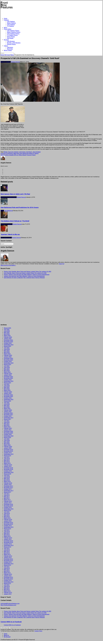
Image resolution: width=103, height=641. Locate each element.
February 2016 (8, 519)
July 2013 (6, 566)
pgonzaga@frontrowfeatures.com (10, 603)
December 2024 (8, 358)
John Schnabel (36, 152)
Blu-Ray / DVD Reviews (13, 43)
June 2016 (7, 513)
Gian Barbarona (8, 210)
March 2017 (7, 499)
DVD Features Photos (13, 33)
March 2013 (7, 572)
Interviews (10, 47)
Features (6, 20)
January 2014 (7, 557)
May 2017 (6, 496)
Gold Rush (29, 152)
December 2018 (8, 468)
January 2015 (7, 539)
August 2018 (7, 474)
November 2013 (8, 560)
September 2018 (8, 472)
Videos (6, 46)
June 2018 (7, 477)
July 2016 (6, 512)
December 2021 (8, 413)
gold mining (22, 152)
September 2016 (8, 509)
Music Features (11, 23)
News (5, 27)
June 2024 (7, 367)
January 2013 (7, 576)
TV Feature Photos (12, 35)
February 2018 (8, 483)
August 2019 (7, 455)
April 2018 (7, 480)
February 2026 (8, 337)
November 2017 (8, 487)
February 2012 (8, 592)
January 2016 (7, 521)
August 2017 (7, 492)
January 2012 (7, 594)
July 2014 (6, 548)
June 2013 (7, 568)
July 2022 (6, 402)
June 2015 (7, 531)
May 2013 (6, 569)
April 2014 (7, 553)
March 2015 (7, 536)
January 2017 (7, 503)
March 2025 (7, 354)
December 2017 (8, 486)
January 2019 (7, 466)
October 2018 (8, 471)
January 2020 (7, 448)
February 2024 (8, 373)
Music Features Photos (13, 32)
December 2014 (8, 541)
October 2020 (8, 434)
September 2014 (8, 545)
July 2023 (6, 384)
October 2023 (8, 379)
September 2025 (8, 344)
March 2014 (7, 554)
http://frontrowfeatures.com (8, 605)
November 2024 (8, 360)
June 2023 (7, 385)
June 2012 (7, 586)
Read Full (61, 264)
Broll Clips (10, 49)
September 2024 (8, 363)
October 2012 (8, 580)
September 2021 (8, 417)
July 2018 (6, 475)
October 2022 (8, 398)
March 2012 (7, 591)
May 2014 (6, 551)
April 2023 (7, 389)
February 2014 (8, 556)
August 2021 (7, 419)
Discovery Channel (13, 152)
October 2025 (8, 343)
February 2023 (8, 392)
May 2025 (6, 351)
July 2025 (6, 347)
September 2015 (8, 527)
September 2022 (8, 399)
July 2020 (6, 439)
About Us (6, 635)
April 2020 (7, 443)
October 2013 (8, 562)
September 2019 (8, 454)
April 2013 (7, 571)
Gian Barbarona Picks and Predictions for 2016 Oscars (20, 207)
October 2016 (8, 507)
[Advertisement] (30, 12)
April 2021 (7, 425)
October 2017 (8, 489)
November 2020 (8, 433)
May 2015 (6, 533)
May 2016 (6, 515)
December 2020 (8, 431)
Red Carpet (10, 38)
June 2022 (7, 404)
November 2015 (8, 524)
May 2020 (6, 442)
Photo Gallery (7, 29)
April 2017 (7, 498)
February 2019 (8, 465)
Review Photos (11, 44)
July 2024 (6, 366)
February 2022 (8, 410)
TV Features (10, 26)
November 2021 (8, 414)
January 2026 (7, 338)
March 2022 (7, 408)
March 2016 (7, 518)
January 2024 (7, 375)
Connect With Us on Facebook (11, 622)
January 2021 (7, 430)
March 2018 (7, 481)
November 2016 (8, 506)
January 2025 (7, 357)
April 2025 (7, 352)
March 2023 (7, 390)
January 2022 (7, 411)
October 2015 (8, 525)
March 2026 (7, 335)
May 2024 (6, 369)
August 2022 (7, 401)
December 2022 (8, 395)
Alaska (5, 152)
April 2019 (7, 461)
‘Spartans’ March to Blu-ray (10, 234)
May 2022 (6, 405)
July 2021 (6, 420)
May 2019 (6, 460)
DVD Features (11, 24)
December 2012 (8, 577)
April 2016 (7, 516)
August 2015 (7, 528)
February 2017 (8, 501)
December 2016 (8, 504)
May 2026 (6, 332)
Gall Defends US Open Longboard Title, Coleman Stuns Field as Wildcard (24, 277)
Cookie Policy (38, 631)
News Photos (11, 36)
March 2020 (7, 445)
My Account (7, 637)
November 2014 (8, 542)
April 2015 (7, 534)
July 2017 (6, 493)
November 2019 (8, 451)
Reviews (6, 39)
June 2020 (7, 440)
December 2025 (8, 340)
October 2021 (8, 416)
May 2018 (6, 478)
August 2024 (7, 364)
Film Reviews (11, 41)
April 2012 (7, 589)
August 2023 (7, 382)
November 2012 (8, 579)
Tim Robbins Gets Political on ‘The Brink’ (15, 221)
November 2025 (8, 341)
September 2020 (8, 436)
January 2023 (7, 393)
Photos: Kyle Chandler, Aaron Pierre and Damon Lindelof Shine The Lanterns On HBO (27, 271)
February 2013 (8, 574)
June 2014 (7, 550)
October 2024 (8, 361)
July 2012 (6, 585)
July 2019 (6, 457)
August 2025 (7, 346)
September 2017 (8, 490)
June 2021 (7, 422)
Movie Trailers (8, 50)
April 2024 (7, 370)
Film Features (11, 21)
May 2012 (6, 588)
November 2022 (8, 396)
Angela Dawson (15, 62)
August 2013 (7, 565)
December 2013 (8, 559)
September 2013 (8, 563)
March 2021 (7, 427)
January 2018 (7, 484)
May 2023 (6, 387)
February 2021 (8, 428)
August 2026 (7, 328)
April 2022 (7, 407)
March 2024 (7, 372)
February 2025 (8, 355)
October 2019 (8, 452)
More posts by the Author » (8, 265)
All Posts (7, 55)
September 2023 (8, 381)
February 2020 (8, 446)
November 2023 (8, 378)
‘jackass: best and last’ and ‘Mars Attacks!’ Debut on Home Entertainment (24, 276)
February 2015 (8, 538)
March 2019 (7, 463)
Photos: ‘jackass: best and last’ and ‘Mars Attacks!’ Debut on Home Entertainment (26, 274)
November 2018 (8, 469)
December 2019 (8, 449)
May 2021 (6, 423)
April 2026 (7, 334)
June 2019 (7, 458)
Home (5, 18)
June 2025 (7, 349)
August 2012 (7, 583)
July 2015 (6, 530)
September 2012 (8, 582)
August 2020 (7, 437)
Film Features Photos (13, 30)
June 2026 (7, 331)
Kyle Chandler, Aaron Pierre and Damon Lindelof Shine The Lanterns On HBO (25, 273)
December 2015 (8, 522)
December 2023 (8, 376)
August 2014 (7, 547)
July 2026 (6, 329)
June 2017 (7, 495)
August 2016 (7, 510)
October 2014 (8, 544)
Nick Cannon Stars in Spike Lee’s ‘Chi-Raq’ (15, 194)
